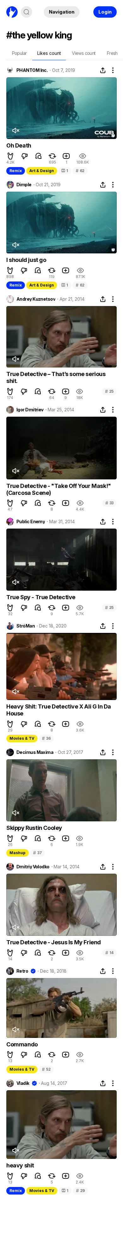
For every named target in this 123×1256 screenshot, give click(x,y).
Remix (15, 170)
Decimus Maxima (34, 752)
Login (105, 12)
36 (46, 738)
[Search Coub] (26, 12)
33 (109, 503)
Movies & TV (21, 738)
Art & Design (41, 170)
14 (109, 952)
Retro (22, 971)
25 (109, 391)
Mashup (17, 852)
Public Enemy (30, 521)
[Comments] (38, 156)
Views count (83, 53)
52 (46, 1069)
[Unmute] (15, 130)
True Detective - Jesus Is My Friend (53, 942)
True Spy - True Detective (40, 597)
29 (80, 1190)
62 (80, 170)
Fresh (112, 53)
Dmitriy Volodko (33, 867)
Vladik (22, 1083)
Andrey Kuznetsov (35, 299)
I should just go (26, 260)
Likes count (49, 53)
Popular (19, 53)
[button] (10, 156)
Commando (22, 1044)
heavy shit (20, 1165)
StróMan (25, 626)
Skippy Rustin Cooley (34, 828)
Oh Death (18, 145)
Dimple (24, 184)
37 (37, 852)
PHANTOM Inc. (32, 70)
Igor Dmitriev (30, 410)
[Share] (103, 70)
